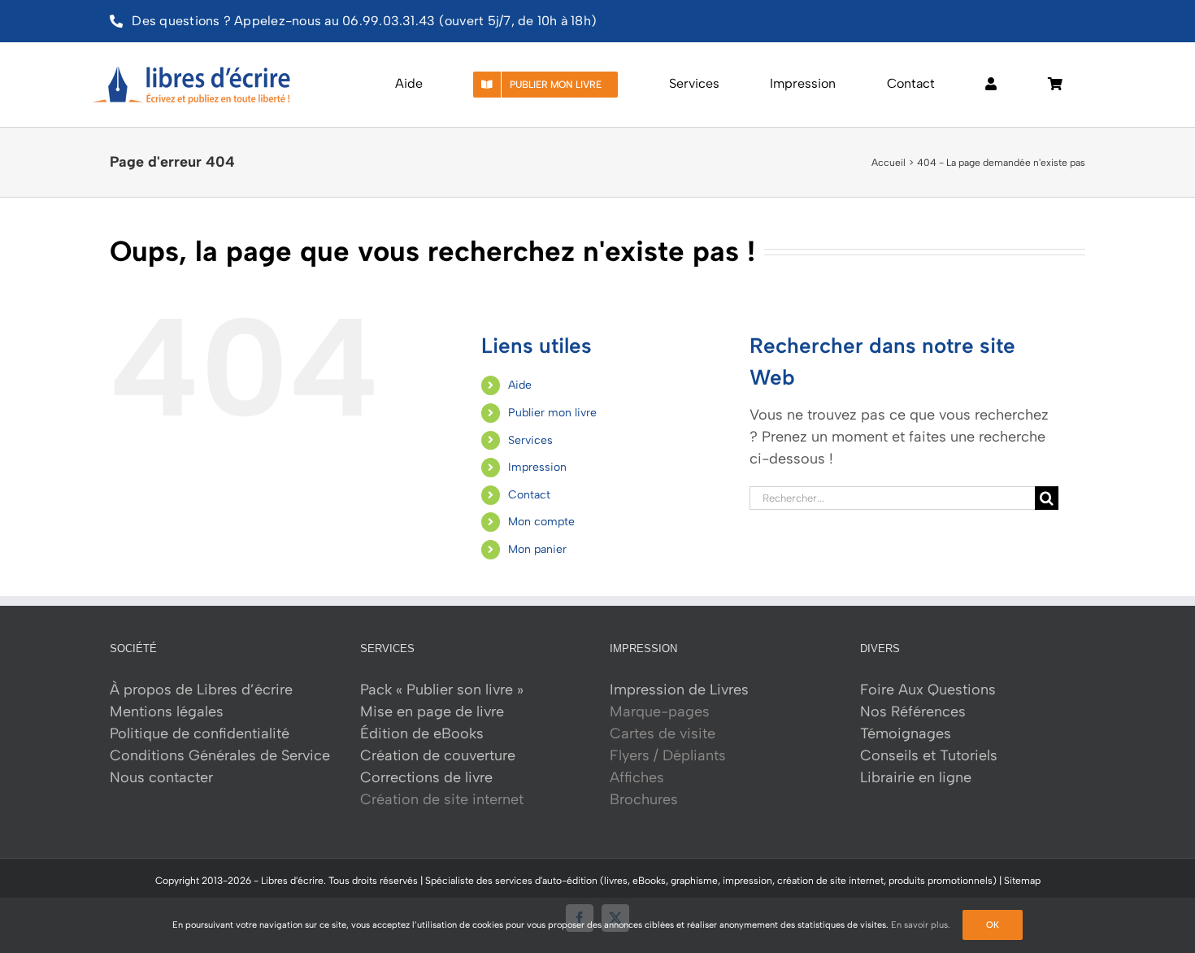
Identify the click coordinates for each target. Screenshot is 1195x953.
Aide (520, 385)
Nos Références (913, 711)
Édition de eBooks (422, 733)
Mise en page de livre (432, 711)
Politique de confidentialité (199, 733)
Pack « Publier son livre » (442, 689)
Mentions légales (167, 711)
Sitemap (1022, 880)
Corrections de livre (426, 777)
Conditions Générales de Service (220, 755)
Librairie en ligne (915, 777)
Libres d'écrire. (293, 880)
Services (530, 440)
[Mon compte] (991, 84)
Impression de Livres (679, 689)
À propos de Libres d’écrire (201, 689)
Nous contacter (161, 777)
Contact (529, 495)
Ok (992, 925)
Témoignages (905, 733)
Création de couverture (437, 755)
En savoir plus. (920, 925)
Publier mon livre (552, 413)
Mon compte (541, 522)
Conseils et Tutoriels (928, 755)
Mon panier (537, 549)
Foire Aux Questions (928, 689)
